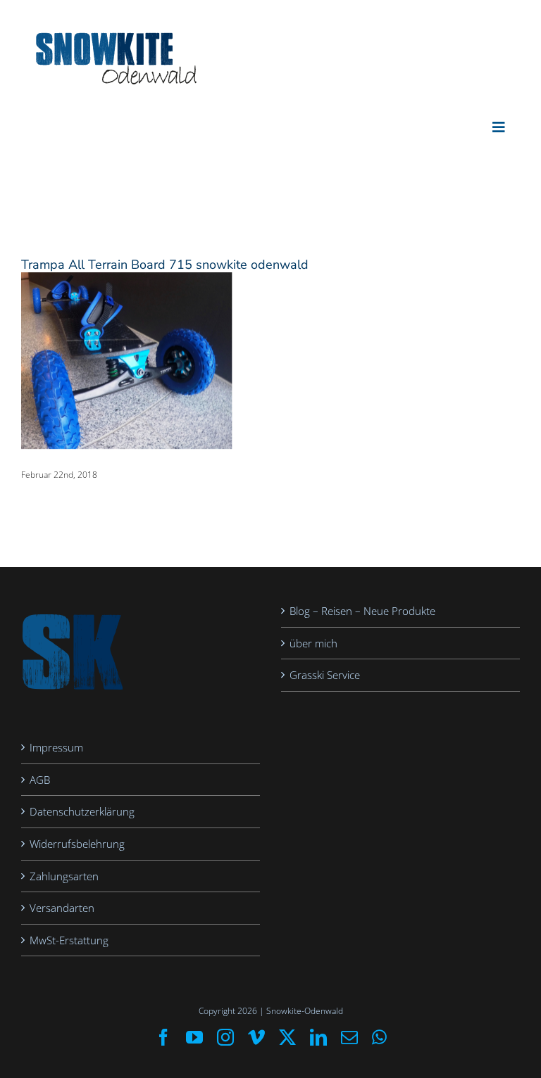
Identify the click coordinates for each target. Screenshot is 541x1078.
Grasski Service (325, 675)
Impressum (56, 747)
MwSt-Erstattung (69, 940)
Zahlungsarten (64, 876)
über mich (313, 643)
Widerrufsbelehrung (77, 844)
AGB (40, 780)
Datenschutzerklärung (82, 811)
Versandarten (62, 908)
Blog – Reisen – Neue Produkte (362, 611)
